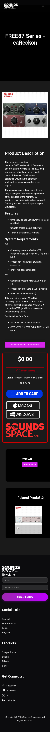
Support (6, 619)
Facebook (11, 685)
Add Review (30, 464)
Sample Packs (9, 652)
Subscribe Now (25, 597)
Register (6, 632)
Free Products (9, 623)
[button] (5, 115)
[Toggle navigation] (43, 6)
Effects (5, 661)
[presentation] (39, 497)
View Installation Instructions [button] (25, 344)
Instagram (11, 690)
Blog (4, 665)
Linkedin (10, 700)
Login (5, 628)
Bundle (5, 657)
